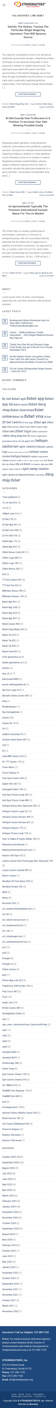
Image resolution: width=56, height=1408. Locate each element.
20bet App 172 (9, 541)
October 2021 (9, 1300)
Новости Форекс (11, 1129)
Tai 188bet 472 (9, 1085)
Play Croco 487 (10, 991)
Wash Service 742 (11, 1118)
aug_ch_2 (7, 673)
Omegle (6, 958)
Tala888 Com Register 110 (15, 1090)
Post (4, 997)
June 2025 (7, 1179)
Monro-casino (9, 875)
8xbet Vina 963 (9, 651)
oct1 (4, 947)
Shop (14, 1394)
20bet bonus (13, 427)
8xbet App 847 (9, 618)
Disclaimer (38, 1394)
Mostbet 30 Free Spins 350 (16, 881)
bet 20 (26, 435)
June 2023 (7, 1256)
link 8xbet (11, 107)
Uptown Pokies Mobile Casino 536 (19, 1112)
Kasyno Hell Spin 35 (12, 855)
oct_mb (6, 930)
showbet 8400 (9, 1052)
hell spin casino (24, 446)
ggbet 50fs (30, 441)
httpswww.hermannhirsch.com (17, 850)
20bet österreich (39, 431)
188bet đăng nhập (12, 435)
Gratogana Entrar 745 (12, 789)
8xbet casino (38, 192)
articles (6, 668)
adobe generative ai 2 (13, 662)
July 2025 (7, 1173)
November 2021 (10, 1294)
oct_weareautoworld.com (14, 941)
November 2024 (10, 1217)
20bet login (23, 431)
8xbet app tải (35, 273)
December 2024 (10, 1212)
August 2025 (8, 1168)
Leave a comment (46, 107)
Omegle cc (7, 964)
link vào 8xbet (8, 464)
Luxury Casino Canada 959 (15, 870)
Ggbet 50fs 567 (10, 783)
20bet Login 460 (10, 557)
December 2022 (10, 1272)
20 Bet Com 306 (10, 530)
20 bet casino (12, 422)
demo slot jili (18, 441)
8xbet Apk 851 (9, 601)
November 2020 (10, 1311)
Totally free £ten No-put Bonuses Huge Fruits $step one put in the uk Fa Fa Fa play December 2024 (31, 347)
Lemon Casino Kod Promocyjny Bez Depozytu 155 (27, 861)
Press (21, 1394)
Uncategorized (9, 1107)
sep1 (4, 1030)
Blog (28, 1394)
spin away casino (35, 469)
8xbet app (35, 398)
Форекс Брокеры (11, 1134)
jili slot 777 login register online (33, 461)
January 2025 (9, 1206)
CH (3, 728)
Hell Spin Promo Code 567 (15, 794)
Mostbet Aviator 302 (12, 886)
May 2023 (7, 1261)
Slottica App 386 (10, 1063)
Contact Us (40, 1397)
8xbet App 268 (9, 607)
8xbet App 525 (9, 613)
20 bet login (27, 422)
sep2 (4, 1035)
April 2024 (7, 1239)
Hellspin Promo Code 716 (15, 833)
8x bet (39, 104)
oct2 (4, 952)
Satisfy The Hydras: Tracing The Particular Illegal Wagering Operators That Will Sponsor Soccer (28, 32)
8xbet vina (33, 416)
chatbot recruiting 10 (12, 734)
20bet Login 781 (10, 563)
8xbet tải (45, 273)
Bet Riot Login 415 (11, 690)
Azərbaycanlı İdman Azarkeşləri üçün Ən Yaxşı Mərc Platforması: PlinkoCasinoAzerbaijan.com (29, 323)
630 (4, 574)
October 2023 (9, 1250)
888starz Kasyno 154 (13, 596)
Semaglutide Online (12, 1013)
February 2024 (9, 1245)
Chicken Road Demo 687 (14, 739)
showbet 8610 (9, 1057)
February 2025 (9, 1201)
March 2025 (8, 1195)
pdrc (4, 975)
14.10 (5, 508)
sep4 (4, 1046)
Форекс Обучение (11, 1140)
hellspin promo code (11, 460)
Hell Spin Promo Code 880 (15, 800)
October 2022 (9, 1278)
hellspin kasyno (20, 456)
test (4, 1101)
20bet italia (8, 431)
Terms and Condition (21, 1397)
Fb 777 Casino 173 (11, 761)
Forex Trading (9, 772)
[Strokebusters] (30, 5)
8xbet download (22, 410)
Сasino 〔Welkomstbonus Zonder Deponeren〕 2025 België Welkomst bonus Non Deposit (31, 335)
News (5, 897)
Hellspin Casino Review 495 (16, 817)
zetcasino (40, 475)
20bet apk (40, 422)
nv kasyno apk (37, 464)
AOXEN (42, 45)
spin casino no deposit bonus (18, 474)
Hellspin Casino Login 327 (15, 811)
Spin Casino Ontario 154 (14, 1074)
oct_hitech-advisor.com (14, 919)
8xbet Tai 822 (9, 640)
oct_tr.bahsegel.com (12, 936)
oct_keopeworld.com (12, 925)
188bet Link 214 (10, 513)
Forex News (8, 767)
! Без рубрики (9, 497)
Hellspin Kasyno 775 (12, 828)
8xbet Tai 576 (9, 635)
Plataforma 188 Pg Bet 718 (16, 986)
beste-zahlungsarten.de (14, 684)
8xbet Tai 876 (28, 203)
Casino (5, 717)
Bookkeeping (8, 706)
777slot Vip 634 (10, 585)
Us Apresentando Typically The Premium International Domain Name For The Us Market (28, 210)
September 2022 (10, 1283)
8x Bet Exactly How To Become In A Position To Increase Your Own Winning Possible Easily (28, 122)
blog (4, 701)
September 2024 (10, 1228)
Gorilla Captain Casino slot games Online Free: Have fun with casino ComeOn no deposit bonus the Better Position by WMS (31, 359)
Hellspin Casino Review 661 (16, 822)
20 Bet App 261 (10, 524)
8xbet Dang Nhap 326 (28, 23)
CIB (4, 745)
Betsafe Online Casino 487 (15, 695)
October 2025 (9, 1157)
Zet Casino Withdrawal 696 (15, 1123)
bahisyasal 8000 (10, 679)
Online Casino (9, 969)
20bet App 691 (9, 546)
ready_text (7, 1002)
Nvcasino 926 (9, 903)
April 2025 (7, 1190)
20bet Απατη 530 (11, 568)
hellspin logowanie (39, 456)
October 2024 (9, 1223)
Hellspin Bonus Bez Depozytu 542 (19, 805)
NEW (4, 892)
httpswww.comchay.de (13, 844)
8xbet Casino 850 (28, 115)
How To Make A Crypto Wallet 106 (19, 839)
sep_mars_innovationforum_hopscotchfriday (24, 1024)
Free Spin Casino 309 (13, 778)
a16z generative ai (11, 657)
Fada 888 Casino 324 (12, 756)
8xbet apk (19, 399)
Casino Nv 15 (9, 723)
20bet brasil (24, 427)
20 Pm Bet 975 (9, 535)
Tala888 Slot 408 (10, 1096)
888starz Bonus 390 (12, 590)
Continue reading (28, 94)
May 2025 (7, 1184)
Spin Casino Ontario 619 (14, 1079)
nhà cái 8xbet (7, 195)
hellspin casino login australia (18, 452)
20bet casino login (39, 427)
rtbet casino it (15, 469)
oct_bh (5, 914)
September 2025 (10, 1162)
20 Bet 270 (7, 519)
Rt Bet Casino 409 (11, 1008)
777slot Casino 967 (12, 579)
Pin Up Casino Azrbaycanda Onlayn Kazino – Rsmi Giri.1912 (31, 370)
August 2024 (8, 1234)
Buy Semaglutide (10, 712)
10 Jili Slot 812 (9, 502)
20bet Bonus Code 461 (13, 552)
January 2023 (9, 1267)
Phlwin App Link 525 (12, 980)
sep (4, 1019)
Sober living (8, 1068)
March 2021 (8, 1305)
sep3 (4, 1041)
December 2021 (10, 1289)
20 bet (47, 416)
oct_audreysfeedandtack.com (17, 908)
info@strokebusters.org (14, 1350)
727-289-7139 (41, 1332)
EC (3, 750)
